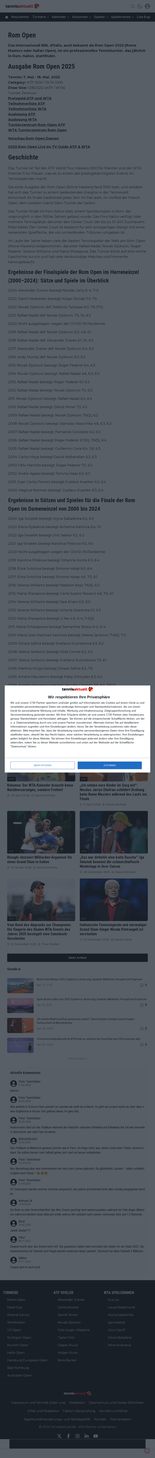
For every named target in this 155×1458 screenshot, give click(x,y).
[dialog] (77, 729)
